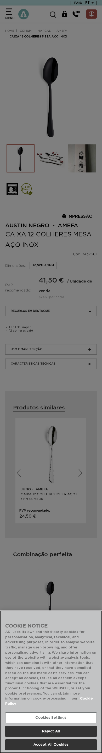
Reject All (51, 731)
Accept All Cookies (51, 744)
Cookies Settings (50, 717)
